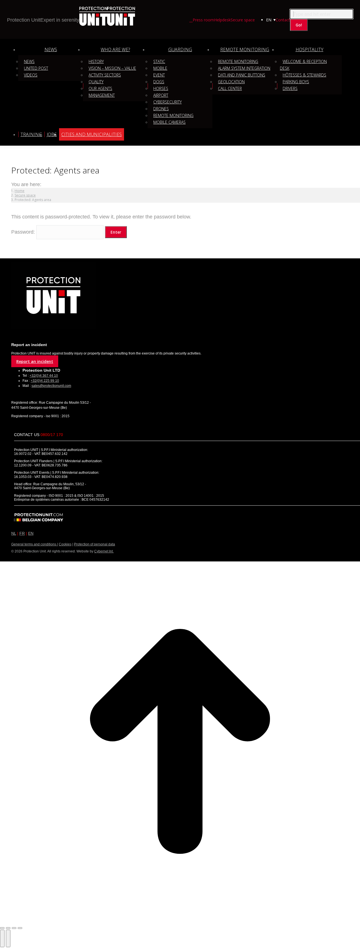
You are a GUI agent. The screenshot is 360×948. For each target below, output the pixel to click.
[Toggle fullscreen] (14, 928)
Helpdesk (222, 19)
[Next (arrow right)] (8, 938)
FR (22, 533)
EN (30, 533)
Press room (203, 19)
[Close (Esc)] (2, 928)
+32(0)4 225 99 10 (45, 381)
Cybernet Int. (104, 551)
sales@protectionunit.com (51, 386)
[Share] (8, 928)
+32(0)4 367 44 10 (44, 376)
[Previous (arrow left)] (2, 938)
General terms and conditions (34, 544)
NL (13, 533)
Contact (283, 19)
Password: (23, 232)
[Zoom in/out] (20, 928)
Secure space (243, 19)
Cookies (65, 544)
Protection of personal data (94, 544)
